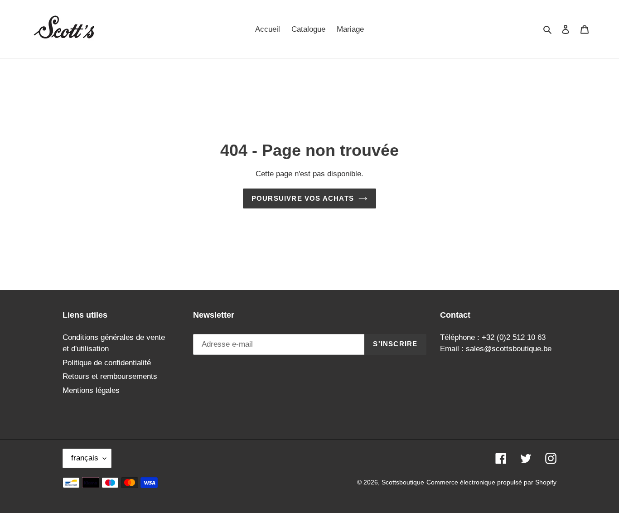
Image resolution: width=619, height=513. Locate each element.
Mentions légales (91, 390)
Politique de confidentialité (107, 362)
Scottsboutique (403, 482)
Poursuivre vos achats (302, 198)
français (84, 458)
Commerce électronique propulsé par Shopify (491, 482)
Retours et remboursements (110, 376)
